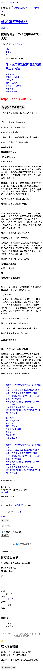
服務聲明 (26, 636)
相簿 (8, 49)
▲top (3, 516)
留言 (23, 505)
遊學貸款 (9, 89)
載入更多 (5, 521)
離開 (13, 667)
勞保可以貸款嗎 (12, 77)
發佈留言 (5, 535)
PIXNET (11, 634)
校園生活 (19, 512)
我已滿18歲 (6, 667)
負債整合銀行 (11, 438)
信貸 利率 (10, 74)
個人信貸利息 (11, 83)
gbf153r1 (4, 492)
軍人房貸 (9, 80)
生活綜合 (20, 44)
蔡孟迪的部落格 (14, 22)
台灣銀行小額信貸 (13, 86)
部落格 (8, 52)
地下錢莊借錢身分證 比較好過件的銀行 (22, 390)
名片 (8, 55)
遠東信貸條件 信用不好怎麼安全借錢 (21, 393)
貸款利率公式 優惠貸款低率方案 (19, 407)
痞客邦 (17, 505)
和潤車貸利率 (11, 92)
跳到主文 (5, 28)
